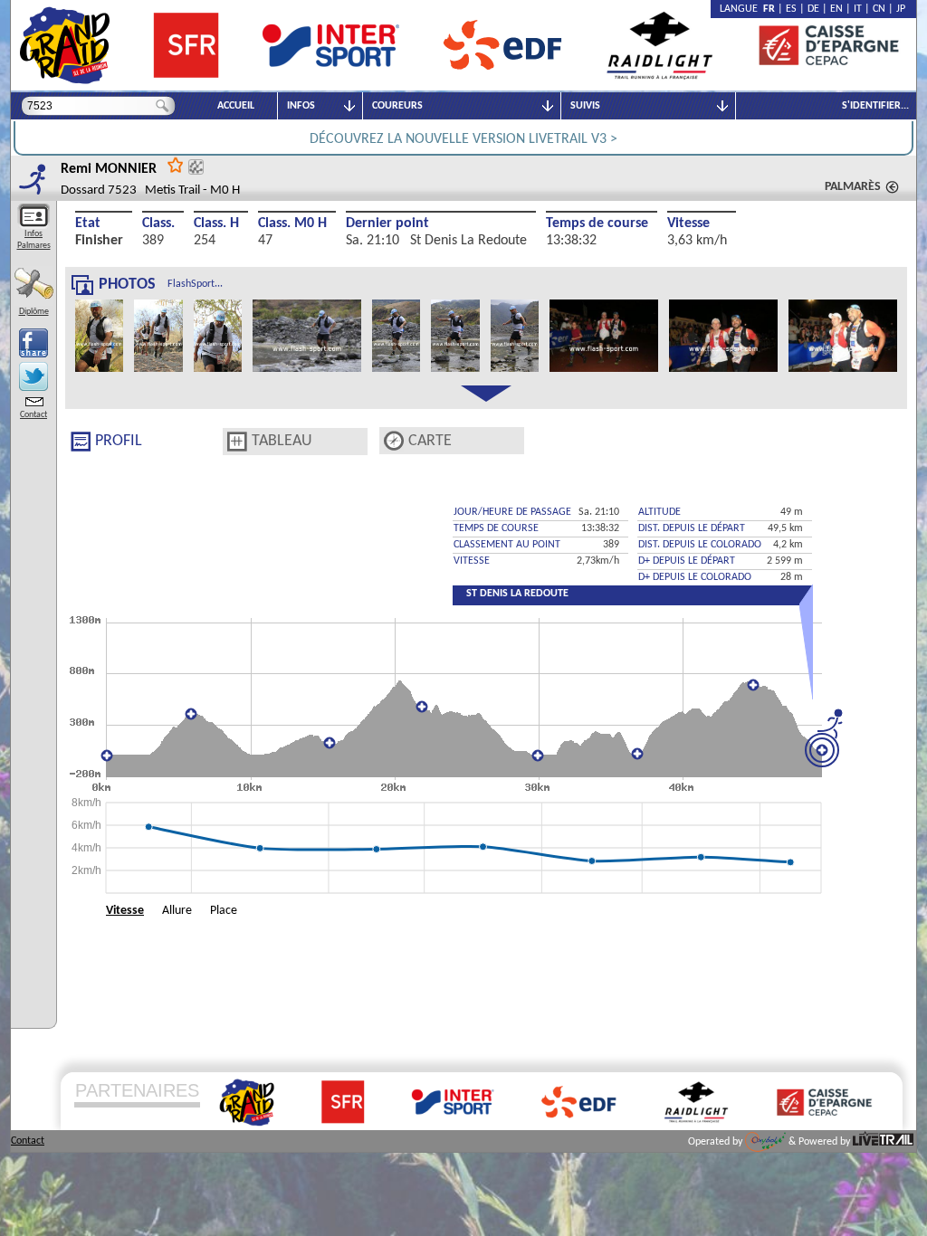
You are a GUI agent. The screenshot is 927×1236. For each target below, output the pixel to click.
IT (858, 9)
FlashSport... (195, 284)
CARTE (430, 441)
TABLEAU (282, 441)
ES (791, 9)
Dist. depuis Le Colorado (699, 544)
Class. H (216, 223)
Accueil (235, 105)
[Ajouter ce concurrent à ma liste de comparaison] (196, 167)
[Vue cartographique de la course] (394, 441)
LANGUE (741, 9)
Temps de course (597, 223)
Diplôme (34, 312)
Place (223, 910)
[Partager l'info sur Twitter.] (33, 376)
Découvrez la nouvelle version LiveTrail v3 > (463, 139)
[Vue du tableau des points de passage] (237, 442)
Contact (33, 415)
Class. (158, 223)
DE (813, 9)
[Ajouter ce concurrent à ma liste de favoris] (175, 164)
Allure (177, 910)
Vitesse (688, 223)
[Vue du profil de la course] (81, 442)
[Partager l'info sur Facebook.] (33, 342)
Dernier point (387, 223)
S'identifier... (875, 105)
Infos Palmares (34, 240)
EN (836, 9)
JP (900, 9)
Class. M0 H (292, 223)
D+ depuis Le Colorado (694, 577)
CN (879, 9)
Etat (87, 223)
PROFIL (118, 441)
